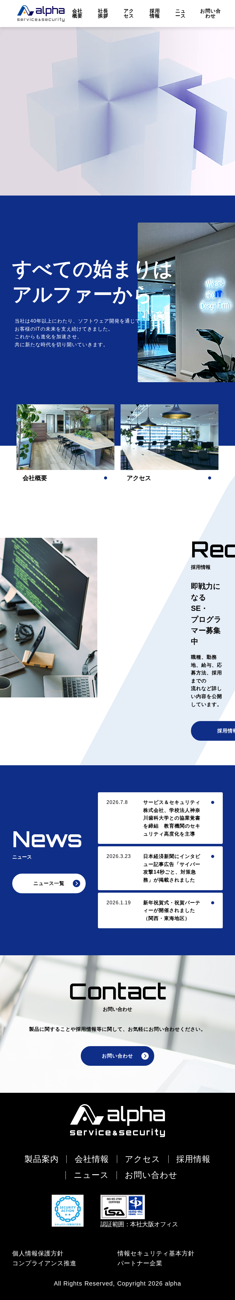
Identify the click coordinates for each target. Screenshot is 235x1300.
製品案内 (41, 1159)
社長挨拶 (103, 13)
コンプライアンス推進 (44, 1263)
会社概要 (77, 13)
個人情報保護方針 (38, 1253)
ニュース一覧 (49, 883)
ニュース (180, 13)
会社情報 (92, 1159)
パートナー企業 (140, 1263)
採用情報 (155, 13)
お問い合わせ (210, 13)
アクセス (129, 13)
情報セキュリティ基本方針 (156, 1253)
